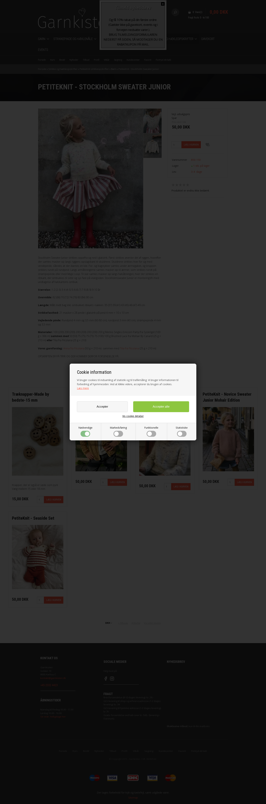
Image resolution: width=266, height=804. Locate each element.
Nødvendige (85, 427)
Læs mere (83, 388)
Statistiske (182, 427)
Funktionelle (151, 427)
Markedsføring (118, 427)
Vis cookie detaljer (133, 416)
